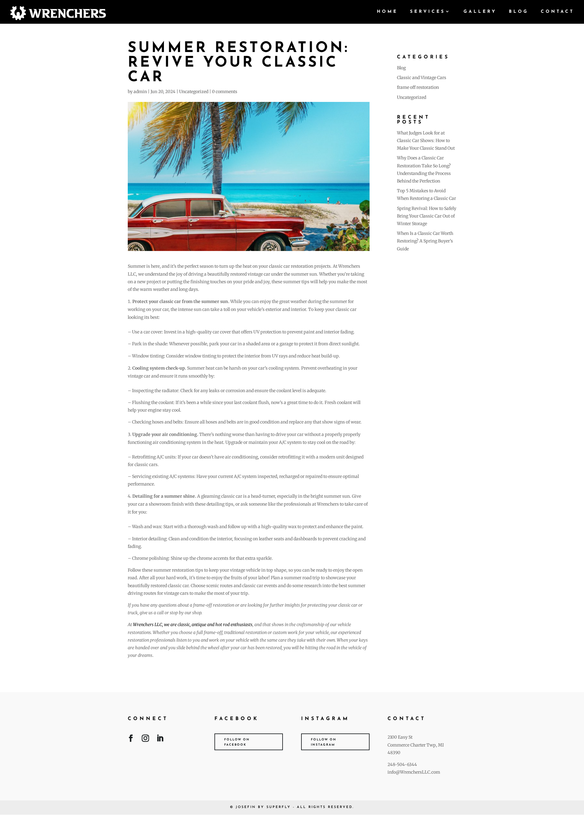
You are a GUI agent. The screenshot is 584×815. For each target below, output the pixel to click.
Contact (557, 12)
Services (427, 12)
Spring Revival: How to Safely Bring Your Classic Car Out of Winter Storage (426, 216)
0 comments (224, 91)
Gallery (480, 12)
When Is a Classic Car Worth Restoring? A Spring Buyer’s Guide (425, 241)
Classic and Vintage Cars (421, 77)
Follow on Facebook (237, 742)
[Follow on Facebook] (131, 739)
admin (140, 91)
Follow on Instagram (323, 742)
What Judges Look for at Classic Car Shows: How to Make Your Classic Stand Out (426, 140)
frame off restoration (418, 87)
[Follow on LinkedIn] (160, 739)
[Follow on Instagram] (145, 739)
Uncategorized (193, 91)
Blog (519, 12)
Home (387, 12)
